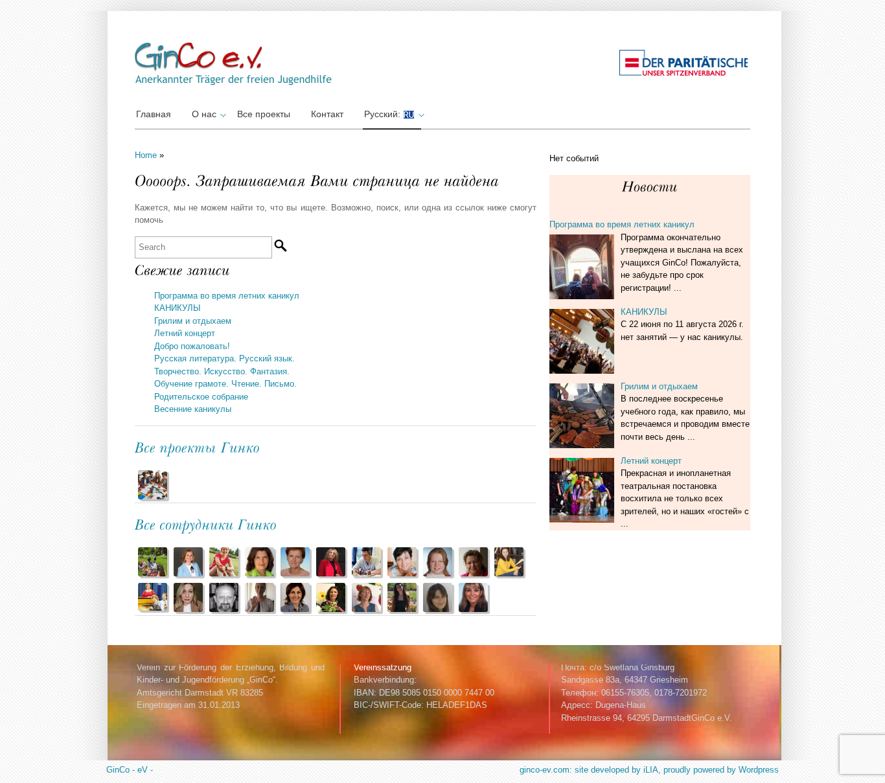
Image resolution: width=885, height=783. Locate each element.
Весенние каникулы (192, 409)
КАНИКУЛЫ (177, 308)
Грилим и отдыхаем (192, 321)
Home (146, 155)
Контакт (327, 114)
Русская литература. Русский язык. (224, 358)
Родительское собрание (201, 397)
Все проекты (263, 114)
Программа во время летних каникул (226, 296)
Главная (153, 114)
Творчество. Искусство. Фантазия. (222, 371)
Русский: (383, 114)
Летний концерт (184, 333)
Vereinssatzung (382, 667)
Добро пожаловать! (192, 346)
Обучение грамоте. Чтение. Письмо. (225, 384)
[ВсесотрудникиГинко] (206, 524)
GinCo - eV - (129, 770)
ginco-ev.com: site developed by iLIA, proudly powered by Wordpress (649, 770)
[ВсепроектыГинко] (197, 446)
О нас (204, 114)
